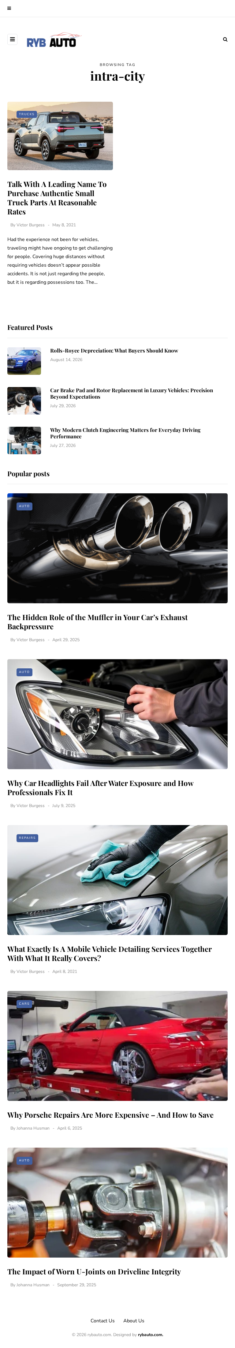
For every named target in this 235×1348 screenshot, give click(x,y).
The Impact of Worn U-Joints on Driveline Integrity (94, 1271)
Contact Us (103, 1320)
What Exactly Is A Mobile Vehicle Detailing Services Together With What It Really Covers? (109, 953)
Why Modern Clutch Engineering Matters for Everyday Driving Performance (125, 433)
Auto (24, 506)
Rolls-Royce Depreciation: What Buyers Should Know (114, 350)
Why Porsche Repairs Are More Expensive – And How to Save (110, 1115)
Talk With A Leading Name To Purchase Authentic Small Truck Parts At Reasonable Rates (57, 197)
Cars (24, 1004)
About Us (133, 1320)
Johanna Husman (33, 1128)
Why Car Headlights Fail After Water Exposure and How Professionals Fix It (100, 787)
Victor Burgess (31, 225)
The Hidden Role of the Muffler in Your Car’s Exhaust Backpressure (97, 621)
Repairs (27, 838)
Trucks (27, 114)
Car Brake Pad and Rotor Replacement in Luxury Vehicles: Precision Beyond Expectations (131, 393)
